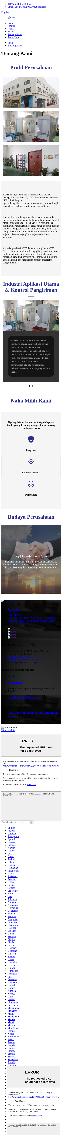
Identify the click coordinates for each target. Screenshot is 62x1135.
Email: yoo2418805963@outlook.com (27, 6)
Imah (10, 23)
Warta (11, 28)
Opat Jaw (12, 618)
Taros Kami (13, 37)
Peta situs (12, 612)
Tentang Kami (15, 34)
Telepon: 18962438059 (19, 4)
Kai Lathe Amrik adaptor (30, 618)
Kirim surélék (8, 730)
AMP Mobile (14, 615)
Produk (11, 25)
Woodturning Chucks (36, 620)
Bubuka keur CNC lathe (24, 697)
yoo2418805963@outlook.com (23, 659)
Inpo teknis (15, 682)
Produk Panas (14, 609)
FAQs (11, 31)
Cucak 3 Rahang (16, 620)
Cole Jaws (50, 618)
